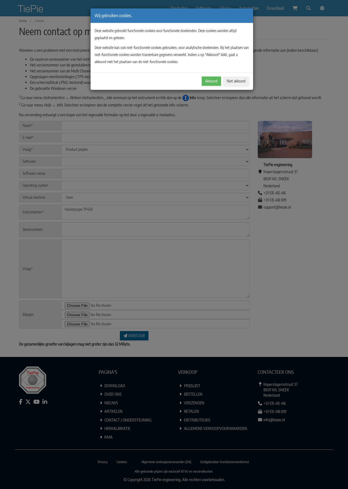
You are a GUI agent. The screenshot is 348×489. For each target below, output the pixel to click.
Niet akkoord (236, 81)
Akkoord (211, 81)
